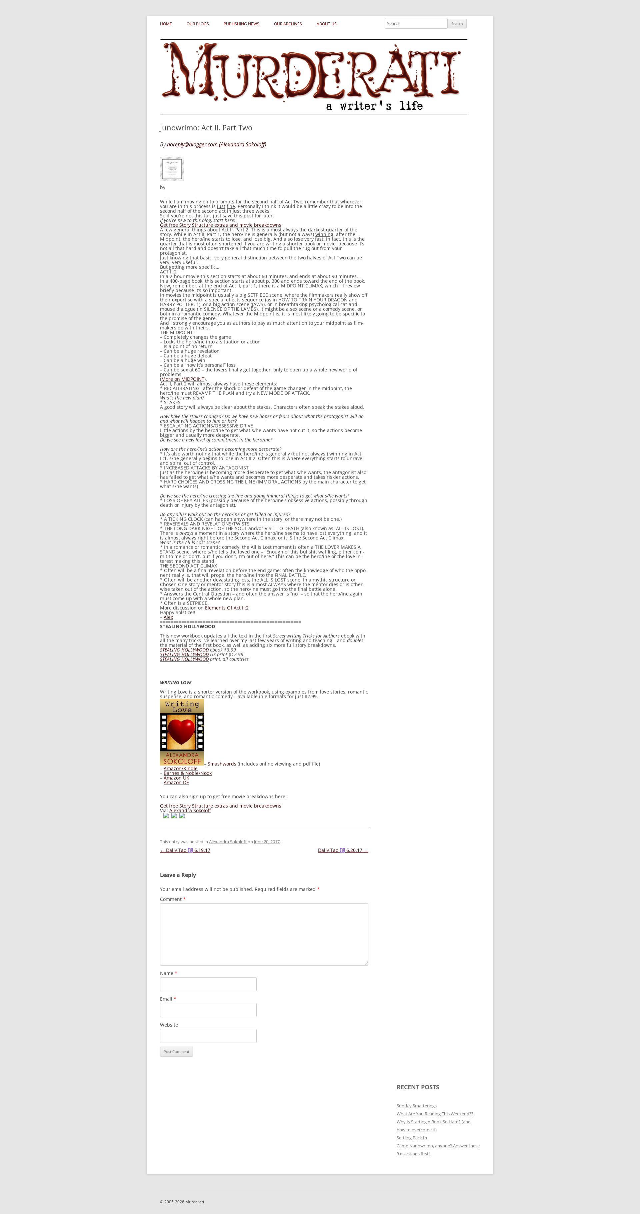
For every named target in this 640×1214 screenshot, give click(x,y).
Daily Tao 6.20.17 (343, 850)
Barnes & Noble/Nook (188, 773)
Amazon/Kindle (181, 768)
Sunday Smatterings (417, 1106)
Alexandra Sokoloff (190, 810)
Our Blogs (198, 24)
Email (168, 999)
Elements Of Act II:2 (227, 607)
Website (169, 1025)
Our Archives (288, 24)
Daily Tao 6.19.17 (185, 850)
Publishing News (241, 24)
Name (168, 973)
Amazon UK (176, 778)
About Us (327, 24)
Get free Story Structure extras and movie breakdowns (220, 225)
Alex (168, 617)
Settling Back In (412, 1138)
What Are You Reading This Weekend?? (435, 1114)
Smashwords (222, 764)
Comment (173, 899)
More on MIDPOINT (182, 379)
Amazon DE (176, 782)
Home (166, 24)
